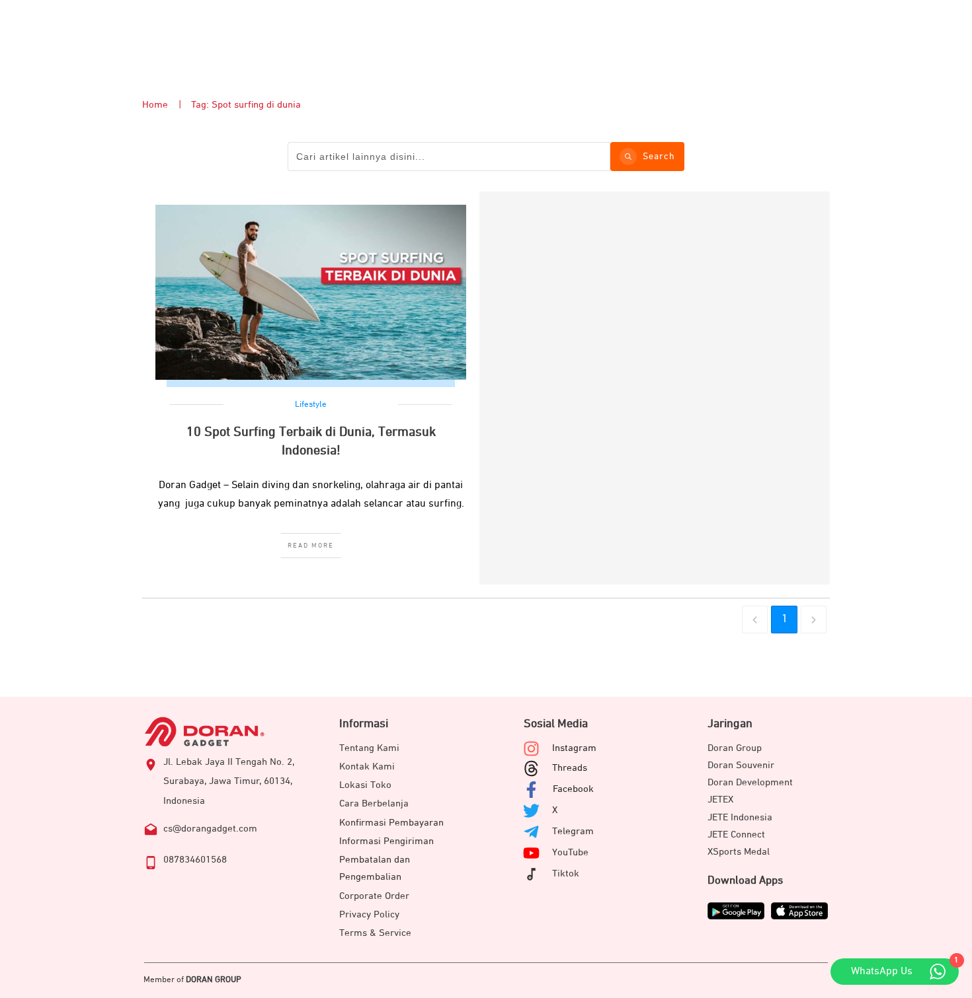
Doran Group (735, 748)
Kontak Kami (367, 766)
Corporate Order (374, 896)
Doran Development (750, 782)
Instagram (574, 748)
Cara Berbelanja (374, 803)
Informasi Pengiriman (386, 841)
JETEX (720, 799)
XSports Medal (739, 852)
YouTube (570, 852)
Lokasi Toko (365, 785)
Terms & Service (375, 933)
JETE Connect (736, 834)
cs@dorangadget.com (210, 829)
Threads (569, 768)
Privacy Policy (369, 914)
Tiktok (565, 873)
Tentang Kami (369, 748)
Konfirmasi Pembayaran (391, 823)
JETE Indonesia (740, 817)
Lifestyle (311, 404)
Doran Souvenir (741, 765)
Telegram (573, 831)
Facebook (573, 789)
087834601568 (195, 860)
